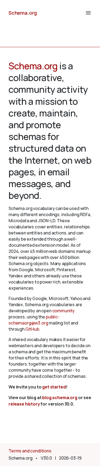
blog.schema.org (59, 397)
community (63, 311)
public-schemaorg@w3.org (34, 320)
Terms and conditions (30, 451)
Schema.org (23, 13)
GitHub (32, 329)
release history (24, 404)
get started (54, 387)
